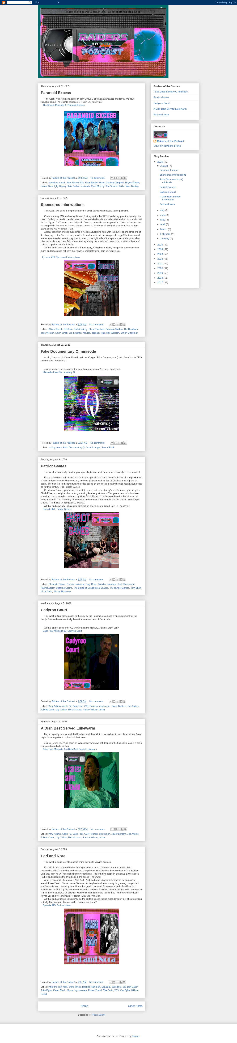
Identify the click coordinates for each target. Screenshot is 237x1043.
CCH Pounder (91, 706)
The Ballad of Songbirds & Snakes (91, 588)
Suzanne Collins (64, 588)
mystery (83, 990)
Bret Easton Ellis (75, 182)
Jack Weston (47, 333)
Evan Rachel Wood (94, 182)
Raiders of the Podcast (170, 141)
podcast (96, 333)
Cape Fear (78, 706)
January (165, 238)
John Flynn (46, 990)
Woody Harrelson (62, 591)
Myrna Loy (72, 990)
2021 (160, 263)
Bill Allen (68, 329)
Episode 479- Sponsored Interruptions (60, 257)
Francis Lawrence (75, 584)
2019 (160, 273)
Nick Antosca (75, 709)
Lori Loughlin (75, 333)
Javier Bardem (118, 706)
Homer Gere (47, 186)
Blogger (135, 1036)
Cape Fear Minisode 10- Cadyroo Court (62, 631)
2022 (160, 258)
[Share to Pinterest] (125, 178)
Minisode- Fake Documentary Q (59, 372)
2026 (160, 161)
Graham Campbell (115, 182)
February (165, 233)
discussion (104, 706)
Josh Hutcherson (125, 584)
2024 (160, 249)
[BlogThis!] (115, 178)
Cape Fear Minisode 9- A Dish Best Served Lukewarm (70, 749)
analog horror (55, 447)
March (164, 229)
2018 (160, 277)
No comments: (98, 178)
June (163, 215)
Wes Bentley (132, 186)
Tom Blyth (136, 588)
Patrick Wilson (90, 709)
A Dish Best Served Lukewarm (68, 728)
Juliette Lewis (47, 709)
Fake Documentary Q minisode (68, 351)
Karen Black (59, 990)
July (162, 210)
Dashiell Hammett (91, 987)
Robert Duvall (95, 990)
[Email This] (112, 178)
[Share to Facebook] (122, 178)
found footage (93, 447)
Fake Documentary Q (73, 447)
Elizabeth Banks (57, 584)
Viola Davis (46, 591)
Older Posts (135, 1005)
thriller (122, 186)
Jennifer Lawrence (107, 584)
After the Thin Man (58, 987)
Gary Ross (91, 584)
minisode (85, 186)
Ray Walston (112, 333)
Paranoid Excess (56, 93)
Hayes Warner (132, 182)
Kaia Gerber (73, 186)
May (163, 219)
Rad (103, 333)
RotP (111, 447)
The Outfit (108, 990)
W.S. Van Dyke (122, 990)
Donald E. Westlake (111, 987)
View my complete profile (167, 145)
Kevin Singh (61, 333)
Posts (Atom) (98, 1015)
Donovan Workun (114, 329)
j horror (104, 447)
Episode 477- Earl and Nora (56, 905)
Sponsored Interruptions (62, 204)
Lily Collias (61, 709)
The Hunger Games (119, 588)
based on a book (57, 182)
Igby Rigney (60, 186)
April (163, 224)
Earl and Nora (53, 856)
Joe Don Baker (130, 987)
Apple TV (66, 706)
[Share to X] (118, 178)
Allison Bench (55, 329)
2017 (160, 282)
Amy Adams (55, 706)
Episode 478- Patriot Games (57, 509)
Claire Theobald (96, 329)
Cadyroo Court (54, 610)
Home (84, 1005)
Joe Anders (133, 706)
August (164, 165)
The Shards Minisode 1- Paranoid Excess (64, 105)
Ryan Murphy (97, 186)
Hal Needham (131, 329)
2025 (160, 244)
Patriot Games (53, 466)
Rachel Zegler (47, 588)
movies (86, 333)
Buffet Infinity (80, 329)
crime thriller (75, 987)
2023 (160, 254)
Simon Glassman (129, 333)
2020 (160, 268)
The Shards (111, 186)
